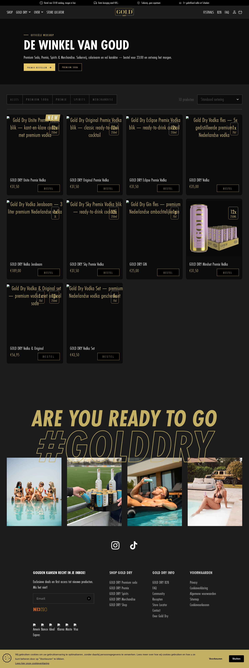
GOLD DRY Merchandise (122, 599)
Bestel (48, 188)
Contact (156, 610)
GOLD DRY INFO (163, 572)
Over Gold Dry (160, 615)
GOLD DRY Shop (118, 604)
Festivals (208, 12)
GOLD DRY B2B (160, 582)
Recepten (157, 599)
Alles (14, 99)
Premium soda (70, 67)
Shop (10, 12)
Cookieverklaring (199, 587)
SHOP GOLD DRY (120, 572)
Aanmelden (89, 598)
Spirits (80, 99)
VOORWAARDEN (201, 572)
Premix (61, 99)
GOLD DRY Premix (119, 587)
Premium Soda (37, 99)
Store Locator (55, 12)
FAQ (227, 12)
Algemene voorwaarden (203, 593)
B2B (219, 12)
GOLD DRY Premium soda (123, 582)
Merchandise (103, 99)
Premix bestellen (37, 67)
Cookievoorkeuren (199, 604)
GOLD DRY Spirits (118, 593)
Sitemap (194, 599)
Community (158, 593)
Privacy (193, 582)
